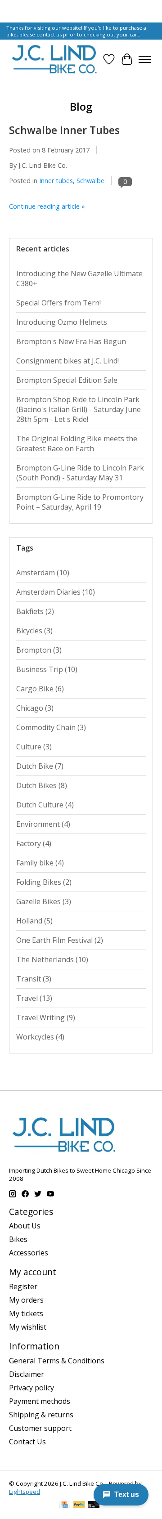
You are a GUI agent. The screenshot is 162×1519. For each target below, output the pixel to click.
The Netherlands (52, 959)
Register (23, 1286)
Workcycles (40, 1037)
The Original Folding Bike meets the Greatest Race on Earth (76, 443)
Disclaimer (26, 1374)
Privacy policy (31, 1388)
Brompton (39, 650)
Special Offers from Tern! (58, 303)
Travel (34, 998)
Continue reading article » (47, 206)
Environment (43, 824)
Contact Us (27, 1442)
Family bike (40, 863)
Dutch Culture (45, 805)
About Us (24, 1226)
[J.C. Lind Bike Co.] (54, 59)
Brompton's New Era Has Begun (71, 341)
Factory (33, 843)
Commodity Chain (51, 727)
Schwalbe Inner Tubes (64, 130)
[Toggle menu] (145, 59)
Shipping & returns (41, 1415)
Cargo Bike (40, 689)
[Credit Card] (64, 1505)
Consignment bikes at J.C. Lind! (67, 361)
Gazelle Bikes (43, 901)
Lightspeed (24, 1492)
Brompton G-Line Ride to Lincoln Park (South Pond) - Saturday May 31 (80, 473)
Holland (34, 921)
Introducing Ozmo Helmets (61, 322)
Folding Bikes (44, 882)
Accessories (28, 1253)
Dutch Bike (39, 766)
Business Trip (46, 669)
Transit (33, 979)
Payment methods (39, 1401)
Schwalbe (90, 180)
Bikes (18, 1239)
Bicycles (34, 631)
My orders (26, 1300)
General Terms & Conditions (56, 1361)
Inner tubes (56, 180)
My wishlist (27, 1327)
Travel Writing (45, 1017)
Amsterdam (42, 573)
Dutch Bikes (41, 785)
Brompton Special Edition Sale (66, 380)
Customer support (40, 1428)
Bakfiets (35, 611)
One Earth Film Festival (59, 940)
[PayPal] (79, 1505)
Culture (34, 747)
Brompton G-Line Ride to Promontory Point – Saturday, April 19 (80, 502)
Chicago (35, 708)
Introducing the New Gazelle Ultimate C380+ (79, 278)
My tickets (26, 1313)
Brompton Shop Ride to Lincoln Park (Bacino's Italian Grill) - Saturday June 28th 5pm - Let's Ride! (78, 409)
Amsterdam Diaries (55, 592)
